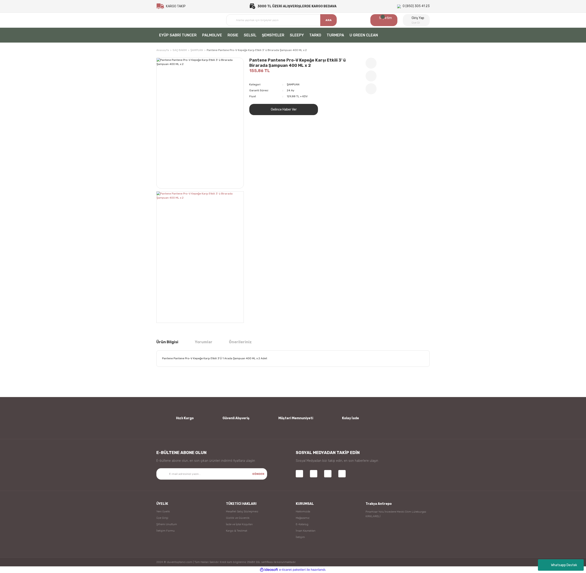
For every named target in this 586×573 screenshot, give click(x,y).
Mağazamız (302, 517)
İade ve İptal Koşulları (239, 524)
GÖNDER (258, 474)
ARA (329, 20)
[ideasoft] (269, 570)
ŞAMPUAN (293, 84)
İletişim (300, 537)
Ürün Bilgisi (167, 342)
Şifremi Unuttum (166, 524)
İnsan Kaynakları (305, 530)
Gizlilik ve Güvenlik (238, 517)
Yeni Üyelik (163, 511)
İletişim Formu (165, 530)
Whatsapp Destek (564, 565)
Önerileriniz (240, 342)
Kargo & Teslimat (236, 530)
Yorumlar (203, 342)
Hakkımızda (303, 511)
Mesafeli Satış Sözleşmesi (242, 511)
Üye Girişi (162, 517)
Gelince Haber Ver (284, 109)
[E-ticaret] (292, 570)
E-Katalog (302, 524)
